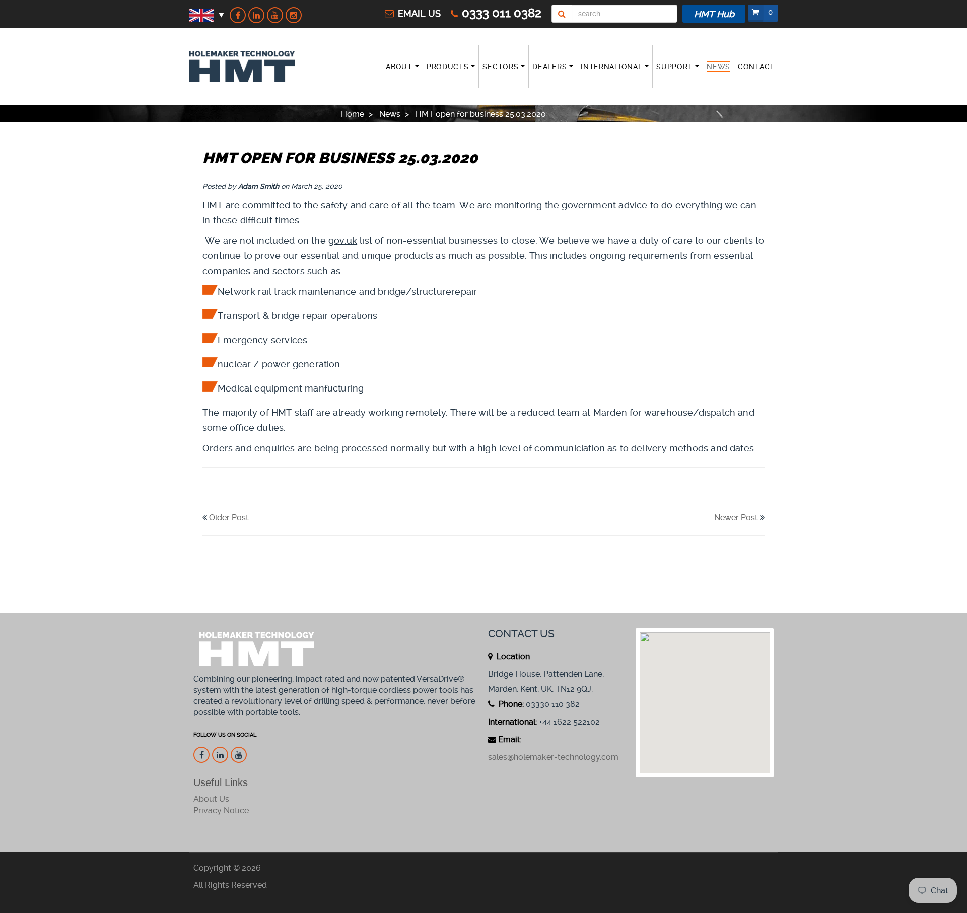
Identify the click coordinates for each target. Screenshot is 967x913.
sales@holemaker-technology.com (553, 757)
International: (512, 722)
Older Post (229, 518)
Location (512, 656)
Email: (509, 739)
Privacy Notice (221, 810)
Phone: (510, 704)
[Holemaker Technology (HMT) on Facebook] (238, 15)
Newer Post (736, 518)
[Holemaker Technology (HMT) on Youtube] (275, 15)
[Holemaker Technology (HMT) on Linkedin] (256, 15)
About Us (211, 799)
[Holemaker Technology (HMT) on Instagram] (294, 15)
